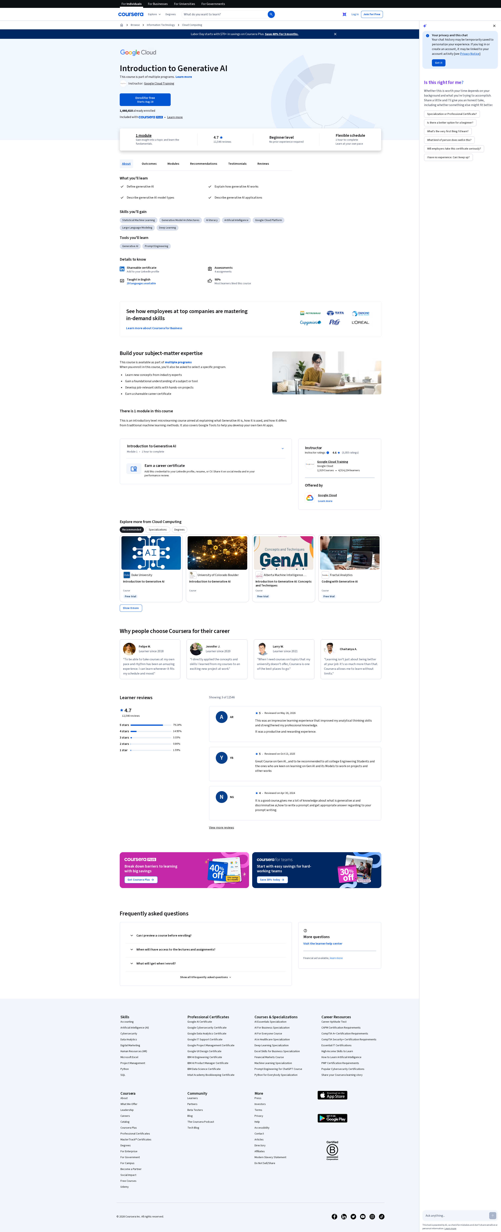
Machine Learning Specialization (273, 1063)
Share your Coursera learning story (342, 1075)
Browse (135, 25)
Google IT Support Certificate (204, 1040)
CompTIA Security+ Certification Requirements (348, 1040)
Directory (260, 1145)
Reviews (263, 164)
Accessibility (262, 1128)
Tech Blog (193, 1128)
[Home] (121, 25)
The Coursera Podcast (200, 1122)
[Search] (271, 14)
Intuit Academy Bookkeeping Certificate (210, 1075)
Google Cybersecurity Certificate (207, 1028)
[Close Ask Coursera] (344, 14)
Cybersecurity (128, 1034)
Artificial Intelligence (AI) (134, 1028)
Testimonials (237, 164)
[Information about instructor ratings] (327, 452)
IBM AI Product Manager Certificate (207, 1063)
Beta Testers (195, 1110)
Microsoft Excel (129, 1057)
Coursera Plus (128, 1128)
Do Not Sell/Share (265, 1163)
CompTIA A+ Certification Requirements (344, 1034)
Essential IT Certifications (336, 1045)
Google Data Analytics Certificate (206, 1034)
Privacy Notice (469, 54)
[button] (170, 14)
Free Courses (128, 1181)
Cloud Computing (192, 25)
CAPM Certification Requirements (341, 1028)
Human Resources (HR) (133, 1051)
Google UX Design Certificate (204, 1051)
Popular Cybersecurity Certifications (342, 1069)
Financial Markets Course (269, 1057)
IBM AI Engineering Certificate (204, 1057)
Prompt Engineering (156, 246)
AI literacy (212, 220)
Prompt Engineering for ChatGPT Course (278, 1069)
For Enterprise (128, 1151)
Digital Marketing (130, 1045)
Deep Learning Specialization (272, 1045)
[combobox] (220, 14)
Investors (260, 1104)
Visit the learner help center (322, 943)
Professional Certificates (135, 1134)
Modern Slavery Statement (270, 1157)
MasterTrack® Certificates (135, 1140)
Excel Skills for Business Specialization (277, 1051)
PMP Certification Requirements (340, 1063)
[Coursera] (130, 14)
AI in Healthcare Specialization (272, 1040)
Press (258, 1098)
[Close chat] (494, 25)
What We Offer (128, 1104)
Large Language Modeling (137, 228)
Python (124, 1069)
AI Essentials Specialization (270, 1022)
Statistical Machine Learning (138, 220)
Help (257, 1122)
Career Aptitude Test (333, 1022)
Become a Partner (131, 1169)
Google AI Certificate (199, 1022)
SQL (122, 1075)
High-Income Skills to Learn (337, 1051)
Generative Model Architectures (180, 220)
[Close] (335, 34)
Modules (173, 164)
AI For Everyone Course (268, 1034)
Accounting (127, 1022)
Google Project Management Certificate (210, 1045)
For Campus (127, 1163)
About (126, 164)
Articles (259, 1140)
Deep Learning (167, 228)
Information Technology (161, 25)
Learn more (175, 117)
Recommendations (203, 164)
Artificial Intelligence (236, 220)
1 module (144, 135)
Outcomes (149, 164)
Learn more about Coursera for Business (154, 328)
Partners (192, 1104)
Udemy (124, 1187)
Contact (259, 1134)
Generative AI (130, 246)
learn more (336, 958)
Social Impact (128, 1175)
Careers (125, 1116)
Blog (190, 1116)
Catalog (125, 1122)
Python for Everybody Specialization (276, 1075)
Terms (258, 1110)
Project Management (132, 1063)
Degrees (125, 1145)
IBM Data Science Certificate (204, 1069)
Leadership (127, 1110)
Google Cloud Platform (268, 220)
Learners (192, 1098)
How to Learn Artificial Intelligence (341, 1057)
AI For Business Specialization (272, 1028)
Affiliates (260, 1151)
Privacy (259, 1116)
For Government (130, 1157)
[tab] (132, 530)
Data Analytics (128, 1040)
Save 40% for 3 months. (281, 34)
